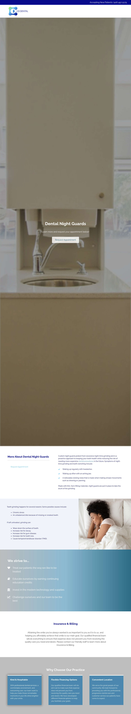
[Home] (18, 11)
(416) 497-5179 (120, 2)
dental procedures (86, 461)
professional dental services (26, 685)
